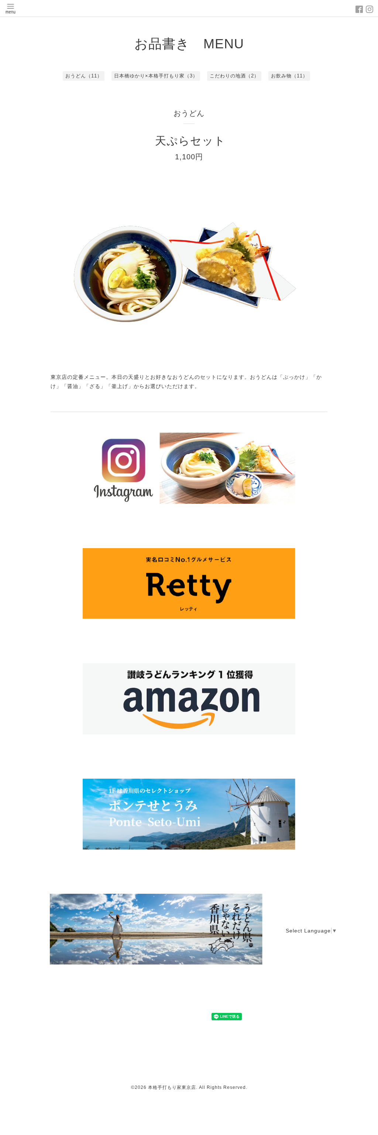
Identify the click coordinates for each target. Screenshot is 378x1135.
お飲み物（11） (289, 76)
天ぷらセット (190, 141)
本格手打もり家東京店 (172, 1087)
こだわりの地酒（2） (234, 76)
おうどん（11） (83, 76)
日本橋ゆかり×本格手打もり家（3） (156, 76)
